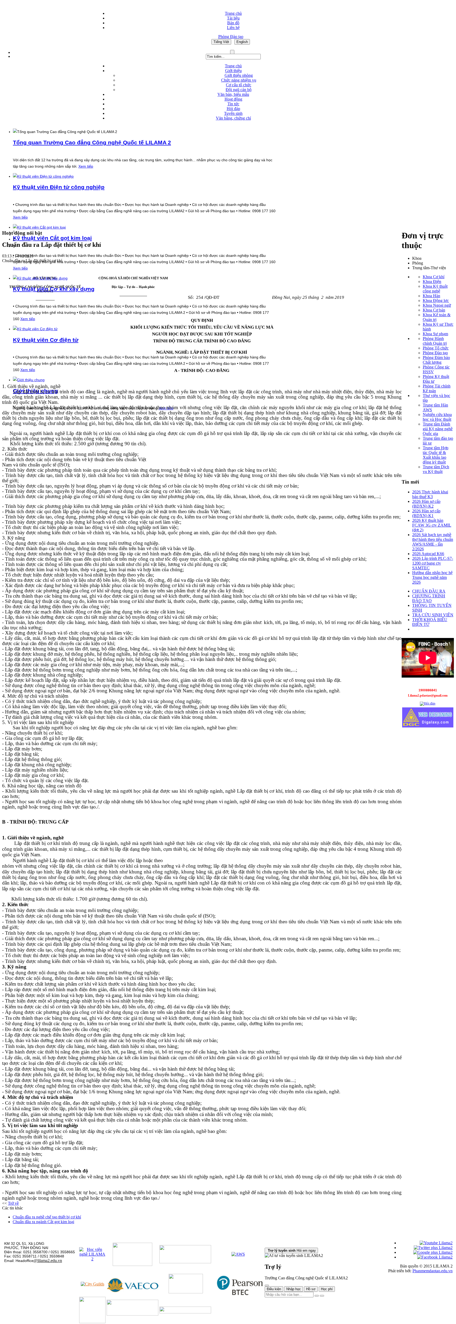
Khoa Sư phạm (435, 334)
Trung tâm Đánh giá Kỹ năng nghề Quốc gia (438, 429)
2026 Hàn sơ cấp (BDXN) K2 (426, 503)
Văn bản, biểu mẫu (233, 94)
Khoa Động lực (436, 300)
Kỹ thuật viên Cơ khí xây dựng (53, 289)
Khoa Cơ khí (433, 277)
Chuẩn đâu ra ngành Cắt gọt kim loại (43, 1221)
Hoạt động (233, 99)
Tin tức (233, 104)
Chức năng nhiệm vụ (238, 80)
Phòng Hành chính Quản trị (435, 341)
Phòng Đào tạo (435, 353)
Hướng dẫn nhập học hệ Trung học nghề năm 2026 (432, 577)
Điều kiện (274, 1289)
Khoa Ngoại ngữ (437, 305)
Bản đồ (233, 23)
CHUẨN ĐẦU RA (428, 591)
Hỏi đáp (233, 108)
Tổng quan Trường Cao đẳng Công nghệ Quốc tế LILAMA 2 (92, 142)
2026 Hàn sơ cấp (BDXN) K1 (426, 513)
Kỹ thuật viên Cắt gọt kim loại (52, 238)
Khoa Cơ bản (434, 310)
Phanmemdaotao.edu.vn (432, 1271)
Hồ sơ (311, 1289)
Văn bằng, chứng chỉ (233, 118)
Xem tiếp (85, 166)
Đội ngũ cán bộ (238, 89)
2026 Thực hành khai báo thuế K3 (430, 494)
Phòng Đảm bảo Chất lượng (436, 360)
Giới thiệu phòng (239, 75)
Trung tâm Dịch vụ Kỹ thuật (436, 469)
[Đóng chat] (267, 1285)
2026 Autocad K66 (428, 553)
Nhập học (293, 1289)
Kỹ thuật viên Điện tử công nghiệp (58, 187)
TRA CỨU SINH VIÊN (432, 615)
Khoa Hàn (431, 296)
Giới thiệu (233, 70)
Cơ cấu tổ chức (238, 85)
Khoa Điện (432, 281)
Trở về (13, 1203)
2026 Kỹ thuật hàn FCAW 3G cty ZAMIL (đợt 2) (431, 525)
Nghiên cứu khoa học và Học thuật (437, 417)
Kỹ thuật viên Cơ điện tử (45, 340)
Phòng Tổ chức (436, 348)
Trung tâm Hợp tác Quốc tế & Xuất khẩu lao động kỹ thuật (435, 455)
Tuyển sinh (233, 113)
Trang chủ (233, 13)
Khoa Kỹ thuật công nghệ (435, 288)
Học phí (327, 1289)
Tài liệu (233, 18)
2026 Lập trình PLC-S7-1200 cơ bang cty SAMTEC (432, 563)
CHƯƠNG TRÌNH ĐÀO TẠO (428, 598)
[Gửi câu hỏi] (322, 1296)
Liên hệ (233, 27)
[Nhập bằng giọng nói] (317, 1296)
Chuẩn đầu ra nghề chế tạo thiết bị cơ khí (47, 1217)
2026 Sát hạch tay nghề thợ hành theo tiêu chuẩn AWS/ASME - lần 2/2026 (432, 541)
